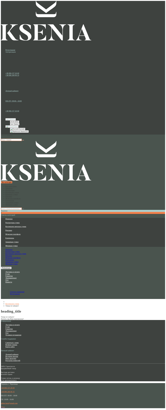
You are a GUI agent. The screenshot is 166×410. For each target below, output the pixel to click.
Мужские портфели (13, 198)
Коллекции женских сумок (15, 227)
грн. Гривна (15, 124)
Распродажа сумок (12, 223)
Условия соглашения (13, 335)
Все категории (11, 186)
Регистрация (10, 50)
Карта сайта (10, 347)
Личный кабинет (12, 354)
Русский (21, 129)
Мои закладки (10, 358)
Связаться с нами (12, 343)
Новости (8, 282)
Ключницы (9, 200)
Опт (7, 280)
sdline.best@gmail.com (9, 403)
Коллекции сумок (12, 192)
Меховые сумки (11, 205)
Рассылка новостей (12, 360)
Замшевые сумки (12, 203)
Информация (6, 268)
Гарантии (9, 276)
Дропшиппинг (11, 278)
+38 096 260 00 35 (12, 75)
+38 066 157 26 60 (12, 73)
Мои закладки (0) (16, 93)
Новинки (9, 188)
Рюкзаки (8, 196)
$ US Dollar (14, 122)
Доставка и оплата (12, 272)
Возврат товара (11, 345)
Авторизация (10, 52)
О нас (7, 274)
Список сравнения (17, 95)
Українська (24, 131)
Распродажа (10, 190)
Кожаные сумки (11, 194)
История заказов (11, 356)
